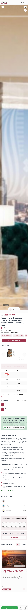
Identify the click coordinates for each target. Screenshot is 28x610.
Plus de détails (14, 537)
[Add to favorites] (25, 10)
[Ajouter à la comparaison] (24, 589)
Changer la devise (5, 396)
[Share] (25, 7)
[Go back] (2, 7)
